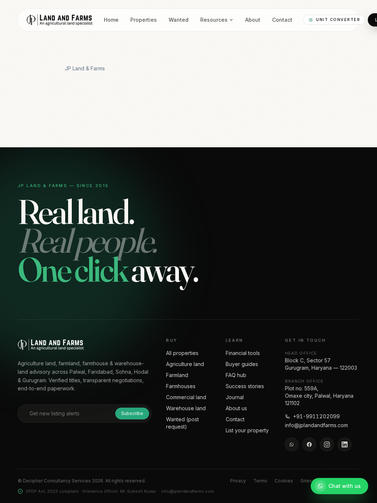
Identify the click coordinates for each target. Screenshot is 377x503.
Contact (282, 20)
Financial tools (243, 353)
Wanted (178, 20)
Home (111, 20)
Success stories (245, 386)
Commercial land (186, 397)
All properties (182, 353)
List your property (247, 430)
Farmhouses (180, 386)
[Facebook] (309, 444)
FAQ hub (236, 375)
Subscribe (132, 413)
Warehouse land (186, 408)
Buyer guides (242, 364)
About (252, 20)
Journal (235, 397)
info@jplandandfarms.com (316, 425)
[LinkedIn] (344, 444)
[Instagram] (327, 444)
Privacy (238, 480)
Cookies (284, 480)
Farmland (177, 375)
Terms (260, 480)
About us (236, 408)
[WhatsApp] (291, 444)
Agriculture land (185, 364)
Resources (214, 20)
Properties (143, 20)
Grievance (311, 480)
